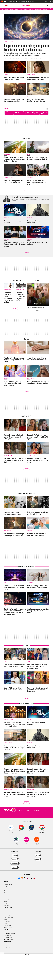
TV (2, 9)
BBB (5, 895)
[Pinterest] (34, 878)
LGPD (5, 919)
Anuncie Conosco (8, 939)
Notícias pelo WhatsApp (9, 933)
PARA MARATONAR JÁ (26, 493)
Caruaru (15, 859)
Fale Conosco (7, 925)
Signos (27, 810)
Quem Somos (7, 911)
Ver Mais (26, 191)
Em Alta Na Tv (26, 416)
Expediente (7, 923)
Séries (6, 9)
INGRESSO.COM (12, 1)
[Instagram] (22, 878)
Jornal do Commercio (9, 945)
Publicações (7, 921)
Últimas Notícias (8, 884)
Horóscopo (6, 899)
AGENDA (26, 138)
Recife (15, 855)
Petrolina (15, 867)
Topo (6, 815)
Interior (38, 859)
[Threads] (31, 878)
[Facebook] (19, 878)
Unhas (5, 886)
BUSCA (46, 1)
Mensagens (7, 905)
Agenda (31, 9)
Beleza (16, 9)
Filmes (11, 9)
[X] (25, 878)
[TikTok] (28, 878)
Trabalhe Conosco (8, 927)
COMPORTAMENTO (15, 280)
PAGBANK (23, 1)
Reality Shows (7, 893)
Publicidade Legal (8, 937)
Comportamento (24, 9)
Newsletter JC (7, 935)
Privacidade (7, 915)
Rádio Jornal (7, 947)
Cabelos (6, 891)
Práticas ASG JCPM (8, 913)
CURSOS (27, 1)
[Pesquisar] (47, 5)
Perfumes (6, 888)
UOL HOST (18, 1)
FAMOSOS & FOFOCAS (26, 567)
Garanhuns (15, 863)
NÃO (41, 313)
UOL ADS (31, 1)
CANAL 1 (26, 645)
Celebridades (38, 9)
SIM (35, 313)
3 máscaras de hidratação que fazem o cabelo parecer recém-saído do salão (23, 58)
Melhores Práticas (8, 917)
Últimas (45, 9)
